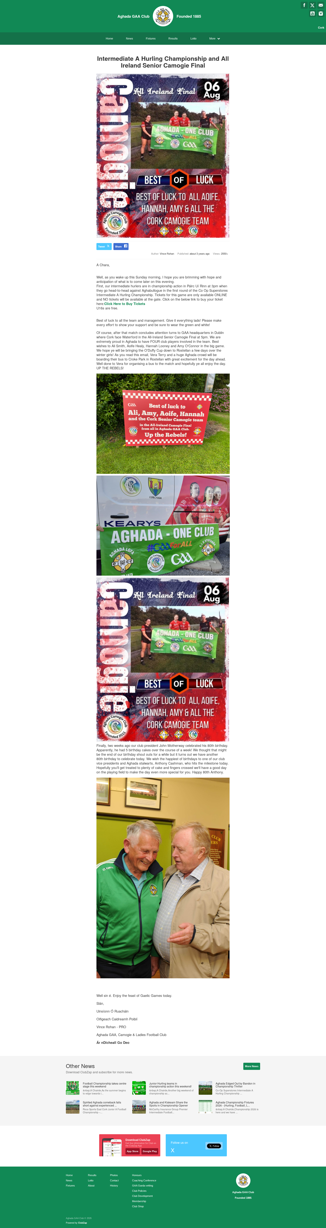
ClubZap (82, 1223)
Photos (114, 1175)
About (91, 1185)
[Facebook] (304, 5)
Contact (114, 1180)
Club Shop (138, 1206)
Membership (139, 1201)
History (114, 1185)
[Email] (320, 5)
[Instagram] (320, 13)
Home (109, 38)
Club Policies (139, 1190)
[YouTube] (312, 13)
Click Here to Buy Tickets (124, 303)
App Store (132, 1151)
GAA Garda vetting (142, 1185)
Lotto (193, 38)
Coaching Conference (144, 1180)
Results (173, 38)
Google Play (150, 1151)
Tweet (101, 246)
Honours (137, 1175)
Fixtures (151, 38)
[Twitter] (312, 5)
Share (118, 246)
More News (251, 1066)
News (129, 38)
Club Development (142, 1195)
